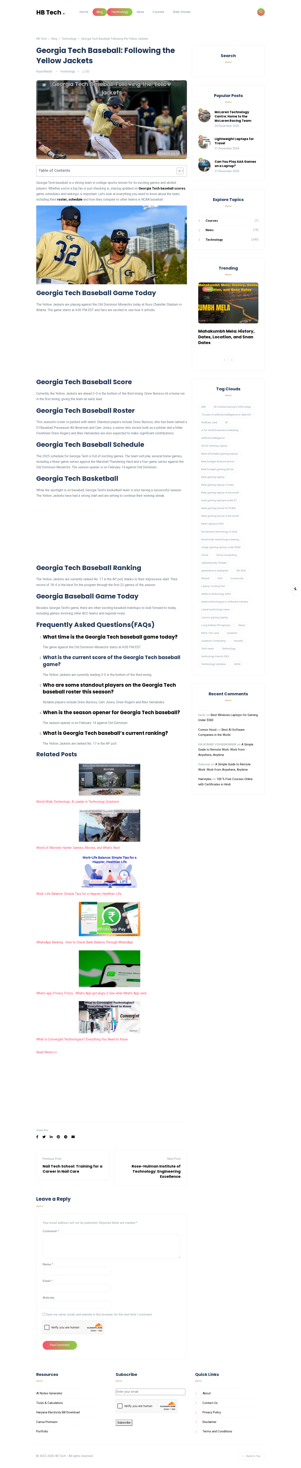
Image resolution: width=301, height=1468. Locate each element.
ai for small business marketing (219, 430)
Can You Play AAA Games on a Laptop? (235, 163)
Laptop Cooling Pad (213, 586)
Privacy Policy (212, 1412)
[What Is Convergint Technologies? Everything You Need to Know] (109, 1017)
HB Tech (50, 12)
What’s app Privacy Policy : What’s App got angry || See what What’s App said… (92, 993)
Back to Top (253, 1456)
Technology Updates (213, 664)
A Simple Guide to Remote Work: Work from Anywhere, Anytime (225, 750)
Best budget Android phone (217, 461)
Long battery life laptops (215, 625)
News (140, 12)
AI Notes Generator (49, 1393)
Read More (44, 1052)
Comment (51, 1231)
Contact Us (210, 1403)
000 (203, 406)
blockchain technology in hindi (219, 531)
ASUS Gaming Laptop (214, 445)
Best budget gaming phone (217, 469)
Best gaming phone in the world (220, 515)
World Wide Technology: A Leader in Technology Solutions (77, 802)
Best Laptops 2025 (212, 523)
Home (84, 12)
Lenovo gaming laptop (214, 617)
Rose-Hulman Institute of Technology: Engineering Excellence (156, 1171)
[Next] (232, 360)
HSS (220, 578)
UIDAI (237, 664)
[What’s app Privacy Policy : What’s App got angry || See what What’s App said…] (109, 968)
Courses (158, 12)
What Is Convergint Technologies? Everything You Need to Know (82, 1039)
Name (48, 1264)
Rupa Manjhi (44, 71)
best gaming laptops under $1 (219, 500)
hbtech (205, 578)
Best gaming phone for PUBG (218, 508)
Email (48, 1281)
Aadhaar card (209, 422)
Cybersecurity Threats (214, 562)
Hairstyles (205, 779)
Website (48, 1298)
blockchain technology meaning (220, 539)
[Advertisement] (111, 344)
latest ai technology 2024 (216, 593)
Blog (100, 12)
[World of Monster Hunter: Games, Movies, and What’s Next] (109, 826)
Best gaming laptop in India (217, 484)
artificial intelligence (213, 437)
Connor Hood (207, 730)
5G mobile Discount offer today (232, 406)
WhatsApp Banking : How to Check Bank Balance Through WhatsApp (84, 942)
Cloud (204, 555)
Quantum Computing (213, 640)
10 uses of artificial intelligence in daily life (226, 414)
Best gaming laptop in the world (220, 492)
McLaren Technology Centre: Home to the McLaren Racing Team (233, 116)
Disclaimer (209, 1422)
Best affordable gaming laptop (219, 453)
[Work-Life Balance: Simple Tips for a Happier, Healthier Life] (109, 872)
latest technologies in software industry (224, 601)
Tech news (207, 648)
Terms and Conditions (217, 1431)
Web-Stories (182, 12)
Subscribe (124, 1422)
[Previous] (225, 360)
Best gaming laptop (213, 477)
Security (238, 640)
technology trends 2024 (215, 656)
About (207, 1393)
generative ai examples (214, 570)
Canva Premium (47, 1422)
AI (226, 422)
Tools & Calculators (49, 1403)
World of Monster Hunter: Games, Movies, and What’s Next (78, 848)
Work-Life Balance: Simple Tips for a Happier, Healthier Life (78, 894)
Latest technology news (215, 609)
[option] (228, 314)
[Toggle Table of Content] (178, 170)
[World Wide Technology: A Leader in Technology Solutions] (109, 779)
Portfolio (42, 1431)
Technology (119, 12)
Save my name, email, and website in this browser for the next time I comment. (99, 1314)
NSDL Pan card (210, 633)
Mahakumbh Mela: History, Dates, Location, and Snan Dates (226, 337)
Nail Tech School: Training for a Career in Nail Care (72, 1169)
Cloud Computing (226, 555)
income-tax (237, 578)
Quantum (232, 633)
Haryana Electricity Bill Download (58, 1412)
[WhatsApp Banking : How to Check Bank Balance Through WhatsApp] (109, 919)
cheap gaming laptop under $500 (220, 547)
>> (53, 1052)
